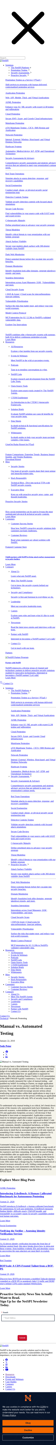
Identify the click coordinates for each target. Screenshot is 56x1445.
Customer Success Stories (22, 987)
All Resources (17, 952)
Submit (22, 1338)
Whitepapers (16, 972)
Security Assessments (20, 73)
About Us (15, 994)
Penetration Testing (19, 70)
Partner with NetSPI (19, 1009)
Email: (4, 1312)
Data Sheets (16, 970)
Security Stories (17, 977)
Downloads (10, 1377)
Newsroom (15, 1006)
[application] (28, 1418)
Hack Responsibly (19, 979)
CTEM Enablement (19, 965)
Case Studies (10, 1382)
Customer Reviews (19, 989)
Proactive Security (19, 75)
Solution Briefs (17, 967)
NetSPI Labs (16, 960)
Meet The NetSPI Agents (21, 996)
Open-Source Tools (19, 962)
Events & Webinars (19, 955)
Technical (4, 1018)
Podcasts (14, 957)
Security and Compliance (21, 999)
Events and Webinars (14, 1379)
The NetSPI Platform (20, 67)
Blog (7, 462)
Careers (14, 1004)
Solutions (9, 65)
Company (9, 567)
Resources (9, 342)
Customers (10, 519)
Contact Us (8, 683)
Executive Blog (17, 982)
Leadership (15, 1001)
